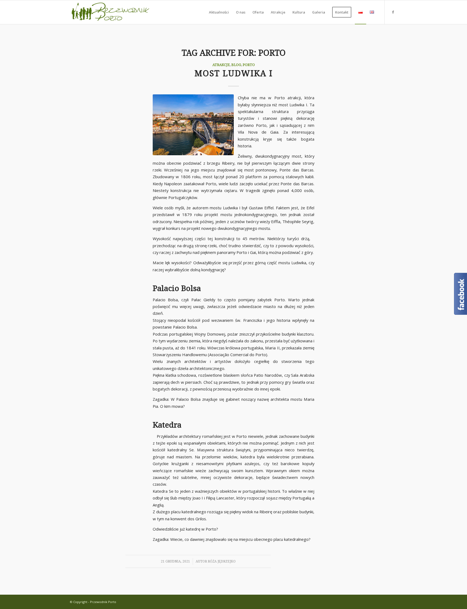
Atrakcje (221, 64)
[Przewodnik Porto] (110, 12)
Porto (249, 64)
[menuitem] (218, 12)
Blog (236, 64)
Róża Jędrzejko (222, 561)
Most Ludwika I (234, 73)
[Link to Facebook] (393, 12)
